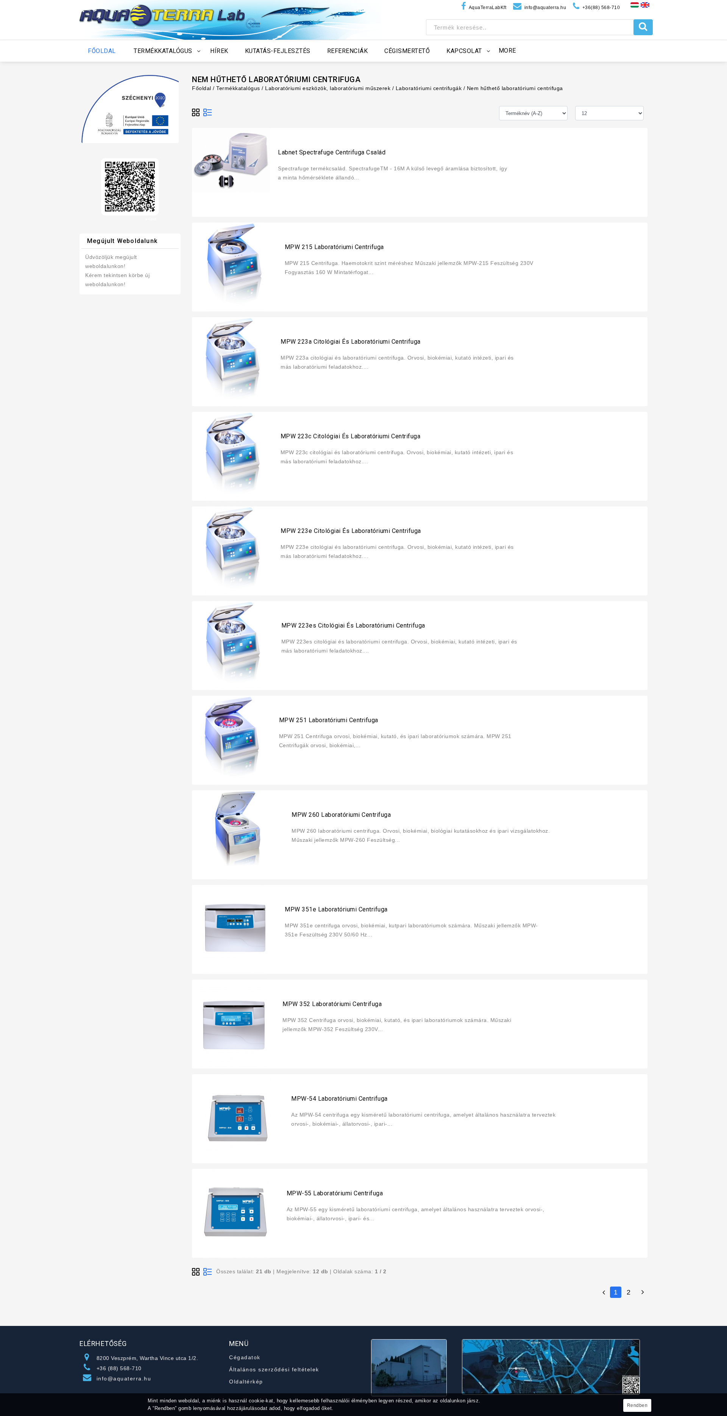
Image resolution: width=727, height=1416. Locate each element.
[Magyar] (634, 5)
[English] (645, 5)
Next (641, 1292)
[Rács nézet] (196, 113)
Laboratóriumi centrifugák (429, 88)
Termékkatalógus (238, 88)
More (507, 50)
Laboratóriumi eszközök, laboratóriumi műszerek (327, 88)
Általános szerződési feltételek (274, 1369)
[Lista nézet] (207, 113)
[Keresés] (643, 27)
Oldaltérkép (246, 1382)
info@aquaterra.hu (124, 1378)
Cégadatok (245, 1357)
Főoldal (201, 88)
